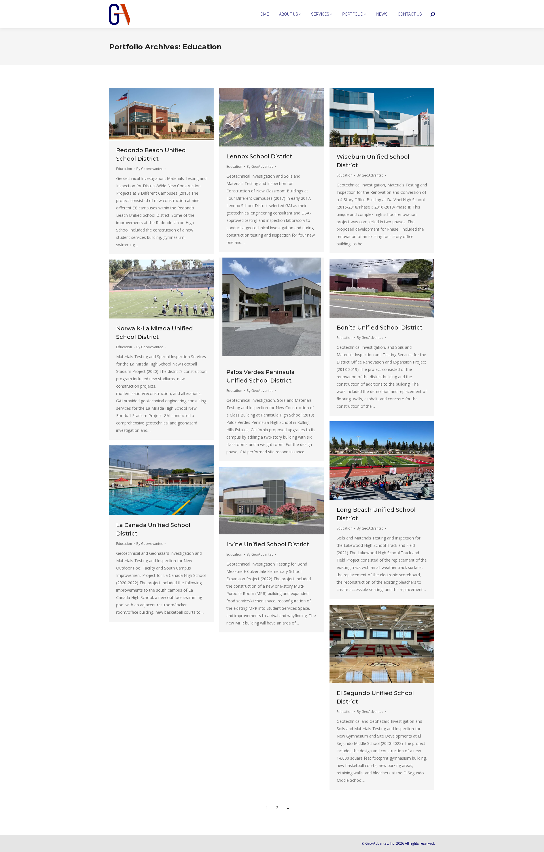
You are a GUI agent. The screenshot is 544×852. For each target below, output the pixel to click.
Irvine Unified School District (267, 544)
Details (169, 114)
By (149, 168)
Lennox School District (259, 156)
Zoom (154, 114)
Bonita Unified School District (379, 327)
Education (124, 168)
